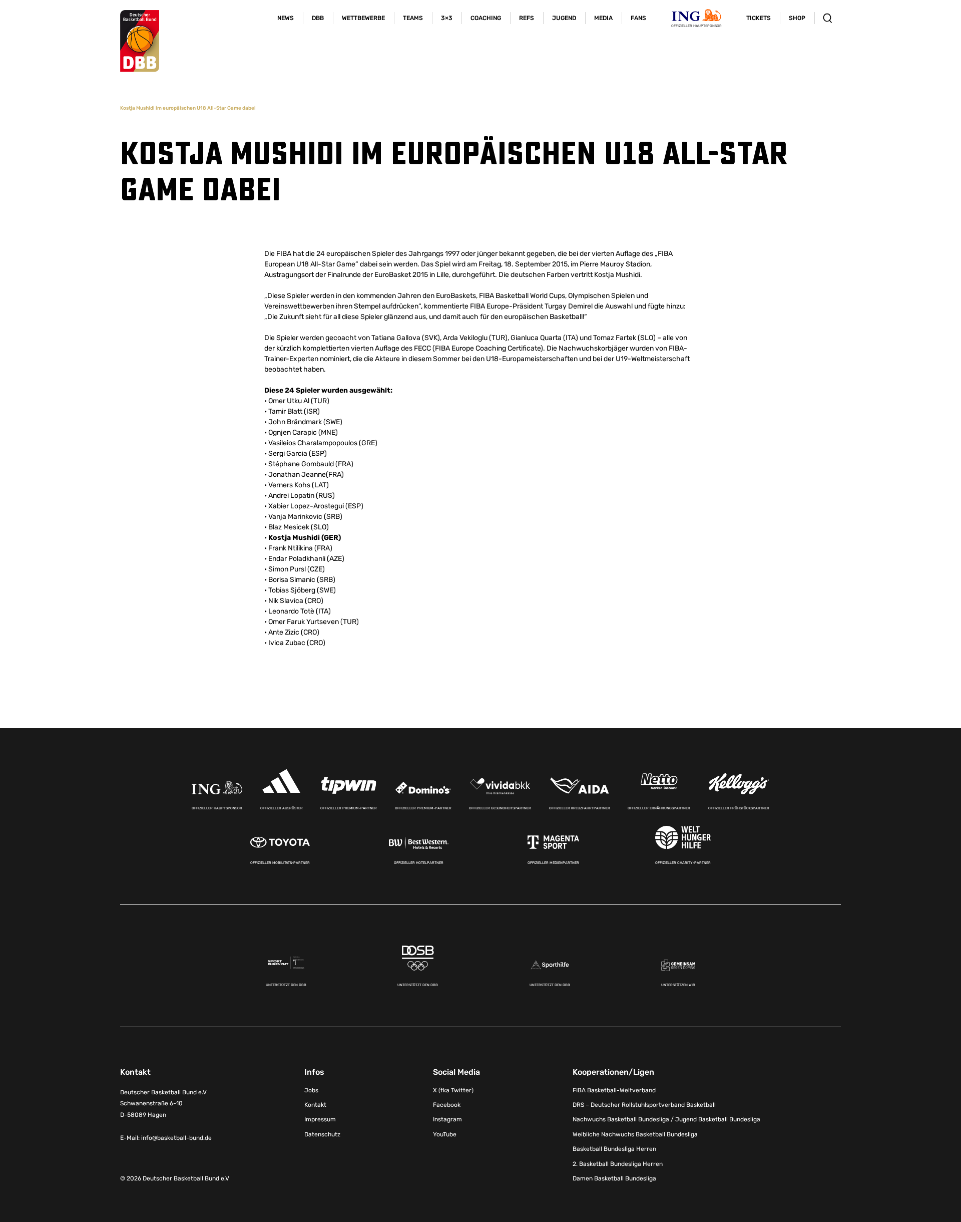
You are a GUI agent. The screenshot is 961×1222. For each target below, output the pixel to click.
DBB (318, 18)
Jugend (564, 18)
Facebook (446, 1104)
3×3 (446, 18)
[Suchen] (827, 18)
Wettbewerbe (363, 18)
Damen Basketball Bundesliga (614, 1178)
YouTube (444, 1134)
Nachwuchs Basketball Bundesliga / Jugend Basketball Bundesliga (666, 1119)
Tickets (758, 18)
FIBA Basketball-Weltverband (614, 1090)
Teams (413, 18)
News (285, 18)
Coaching (485, 18)
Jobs (311, 1090)
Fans (638, 18)
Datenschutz (322, 1134)
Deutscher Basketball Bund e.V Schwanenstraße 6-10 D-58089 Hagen (163, 1104)
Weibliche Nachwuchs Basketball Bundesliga (635, 1134)
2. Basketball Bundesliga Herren (618, 1163)
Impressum (320, 1119)
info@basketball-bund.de (176, 1137)
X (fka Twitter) (453, 1090)
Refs (526, 18)
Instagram (447, 1119)
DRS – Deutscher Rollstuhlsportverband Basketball (644, 1104)
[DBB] (139, 41)
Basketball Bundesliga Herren (614, 1148)
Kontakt (315, 1104)
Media (603, 18)
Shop (797, 18)
